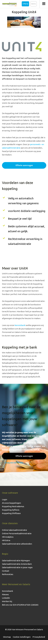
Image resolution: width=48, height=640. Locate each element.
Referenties (7, 574)
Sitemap (7, 637)
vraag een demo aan (14, 463)
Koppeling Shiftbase (11, 513)
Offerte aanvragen (24, 165)
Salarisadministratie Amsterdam (17, 564)
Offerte (25, 4)
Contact (5, 571)
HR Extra (6, 540)
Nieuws (5, 594)
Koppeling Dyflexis (10, 510)
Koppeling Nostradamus (13, 506)
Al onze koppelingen (11, 503)
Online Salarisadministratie (14, 530)
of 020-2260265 (31, 605)
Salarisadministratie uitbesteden (17, 544)
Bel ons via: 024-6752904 (13, 605)
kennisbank (20, 325)
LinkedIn (6, 598)
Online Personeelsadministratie (16, 533)
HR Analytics (7, 537)
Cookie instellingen (22, 637)
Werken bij (7, 601)
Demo (33, 4)
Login (4, 499)
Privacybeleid (39, 637)
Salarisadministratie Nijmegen (16, 560)
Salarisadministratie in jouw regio (17, 567)
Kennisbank (7, 591)
